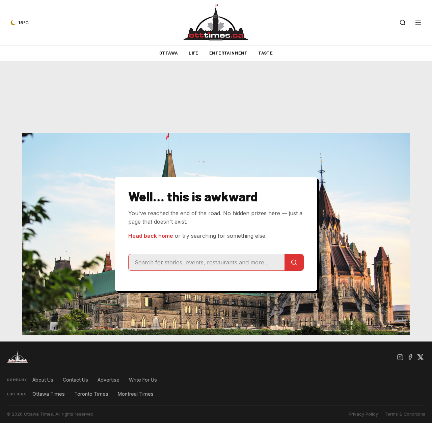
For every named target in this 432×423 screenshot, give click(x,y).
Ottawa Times (48, 394)
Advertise (108, 380)
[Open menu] (418, 22)
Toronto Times (91, 394)
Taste (265, 53)
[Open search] (403, 22)
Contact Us (75, 380)
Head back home (150, 235)
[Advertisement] (216, 97)
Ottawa (168, 53)
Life (193, 53)
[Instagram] (400, 357)
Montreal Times (136, 394)
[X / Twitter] (420, 357)
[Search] (294, 262)
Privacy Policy (363, 414)
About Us (42, 380)
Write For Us (143, 380)
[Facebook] (410, 357)
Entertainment (228, 53)
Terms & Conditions (405, 414)
